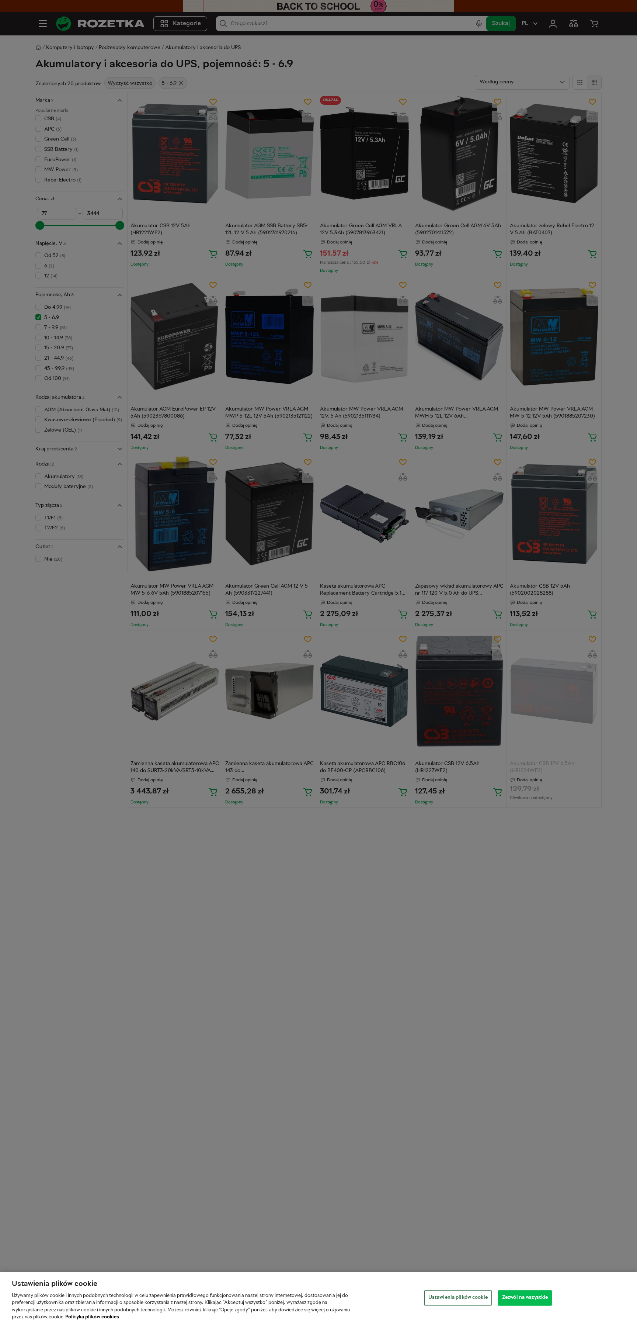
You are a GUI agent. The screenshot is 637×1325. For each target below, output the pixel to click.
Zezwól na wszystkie (525, 1297)
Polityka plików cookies (92, 1317)
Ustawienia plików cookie (458, 1297)
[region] (318, 1298)
